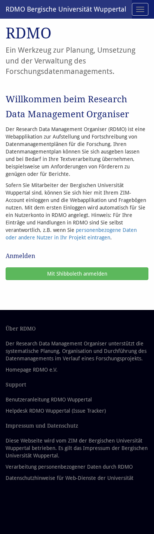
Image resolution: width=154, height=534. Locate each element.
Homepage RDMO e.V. (32, 370)
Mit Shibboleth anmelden (77, 274)
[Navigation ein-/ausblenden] (140, 9)
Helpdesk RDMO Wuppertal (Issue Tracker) (56, 411)
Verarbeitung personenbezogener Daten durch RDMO (69, 467)
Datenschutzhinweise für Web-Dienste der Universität (69, 478)
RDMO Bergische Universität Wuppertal (66, 9)
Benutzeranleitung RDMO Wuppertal (49, 400)
